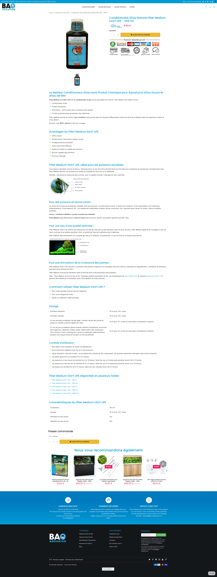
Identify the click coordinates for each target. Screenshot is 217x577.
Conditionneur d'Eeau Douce (62, 12)
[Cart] (214, 7)
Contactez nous (114, 534)
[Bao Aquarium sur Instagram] (210, 1)
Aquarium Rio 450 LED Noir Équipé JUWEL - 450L (84, 480)
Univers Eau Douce (104, 7)
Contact (132, 7)
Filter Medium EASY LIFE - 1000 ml (65, 390)
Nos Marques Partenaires (87, 540)
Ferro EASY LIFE (131, 276)
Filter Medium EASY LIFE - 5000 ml (65, 393)
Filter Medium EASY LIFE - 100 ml (64, 380)
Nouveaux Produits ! (85, 543)
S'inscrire (161, 535)
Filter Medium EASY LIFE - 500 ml (64, 387)
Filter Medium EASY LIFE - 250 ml (64, 383)
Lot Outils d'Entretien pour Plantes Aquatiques (108, 480)
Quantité (112, 31)
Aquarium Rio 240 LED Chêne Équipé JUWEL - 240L (132, 480)
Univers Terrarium (120, 7)
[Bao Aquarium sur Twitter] (203, 1)
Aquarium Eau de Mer (86, 534)
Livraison (112, 540)
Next (167, 471)
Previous (50, 471)
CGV (50, 559)
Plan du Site (113, 546)
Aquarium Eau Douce (86, 537)
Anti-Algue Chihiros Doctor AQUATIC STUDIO (156, 480)
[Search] (206, 7)
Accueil (51, 12)
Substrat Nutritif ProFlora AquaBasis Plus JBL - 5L (60, 480)
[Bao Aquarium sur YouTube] (213, 1)
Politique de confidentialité (74, 559)
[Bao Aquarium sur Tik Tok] (215, 1)
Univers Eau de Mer (88, 7)
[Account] (210, 7)
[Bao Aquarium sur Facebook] (205, 1)
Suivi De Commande (194, 1)
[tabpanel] (77, 79)
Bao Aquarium (58, 564)
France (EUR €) (107, 569)
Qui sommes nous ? (115, 543)
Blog (184, 1)
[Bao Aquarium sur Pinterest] (208, 1)
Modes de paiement (115, 537)
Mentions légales (58, 559)
